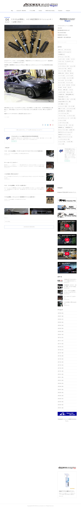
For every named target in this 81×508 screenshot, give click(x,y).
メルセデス (61, 92)
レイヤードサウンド (63, 66)
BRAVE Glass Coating (50, 10)
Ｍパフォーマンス (63, 129)
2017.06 (60, 355)
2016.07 (60, 389)
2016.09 (60, 383)
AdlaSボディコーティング (64, 134)
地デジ (60, 49)
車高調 (69, 111)
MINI (65, 89)
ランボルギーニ (69, 61)
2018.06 (60, 319)
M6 (71, 73)
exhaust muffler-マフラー (64, 101)
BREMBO (61, 127)
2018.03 (60, 328)
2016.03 (60, 401)
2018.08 (60, 313)
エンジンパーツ (62, 106)
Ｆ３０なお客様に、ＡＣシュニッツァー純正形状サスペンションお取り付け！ (19, 196)
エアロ (72, 99)
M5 (67, 73)
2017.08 (60, 349)
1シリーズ (61, 75)
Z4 (68, 85)
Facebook (60, 10)
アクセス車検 (32, 10)
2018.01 (60, 334)
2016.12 (60, 374)
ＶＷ (71, 89)
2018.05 (60, 322)
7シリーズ (69, 82)
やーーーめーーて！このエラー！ (11, 162)
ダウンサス (67, 49)
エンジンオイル (71, 108)
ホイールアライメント (63, 118)
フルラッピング (62, 68)
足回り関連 (61, 111)
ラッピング (61, 141)
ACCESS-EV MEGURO (29, 226)
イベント (61, 144)
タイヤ (73, 118)
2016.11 (60, 377)
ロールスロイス (62, 63)
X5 (69, 87)
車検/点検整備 (70, 94)
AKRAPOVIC (69, 127)
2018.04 (60, 325)
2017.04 (60, 362)
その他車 (61, 94)
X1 (73, 85)
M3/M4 (61, 73)
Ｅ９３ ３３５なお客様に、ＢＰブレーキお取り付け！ (15, 185)
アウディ (61, 61)
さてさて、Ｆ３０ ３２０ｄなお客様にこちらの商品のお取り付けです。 (16, 153)
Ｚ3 (67, 59)
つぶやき (69, 141)
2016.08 (60, 386)
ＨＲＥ (71, 125)
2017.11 (60, 340)
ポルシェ (69, 92)
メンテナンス (71, 115)
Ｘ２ (72, 59)
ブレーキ (71, 106)
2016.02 (60, 404)
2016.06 (60, 392)
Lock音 (71, 129)
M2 (69, 70)
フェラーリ (61, 59)
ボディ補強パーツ (63, 103)
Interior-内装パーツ (63, 96)
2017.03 (60, 365)
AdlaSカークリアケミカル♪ (64, 52)
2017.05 (60, 359)
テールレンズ (62, 120)
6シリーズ (61, 82)
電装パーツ (61, 108)
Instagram (68, 10)
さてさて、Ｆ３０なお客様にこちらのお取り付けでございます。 (15, 199)
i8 (63, 85)
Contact (40, 10)
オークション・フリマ (63, 56)
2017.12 (60, 337)
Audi (69, 68)
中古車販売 (61, 54)
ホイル (72, 66)
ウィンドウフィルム (63, 113)
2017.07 (60, 352)
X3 (60, 87)
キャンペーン (62, 70)
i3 (59, 85)
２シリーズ (69, 75)
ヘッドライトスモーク (63, 139)
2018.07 (60, 316)
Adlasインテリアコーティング (65, 136)
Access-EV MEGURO (21, 10)
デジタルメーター (62, 125)
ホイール (61, 80)
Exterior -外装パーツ (63, 99)
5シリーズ (68, 80)
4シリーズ (70, 78)
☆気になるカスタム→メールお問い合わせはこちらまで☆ (29, 129)
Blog (12, 10)
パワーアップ (61, 115)
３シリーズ (61, 78)
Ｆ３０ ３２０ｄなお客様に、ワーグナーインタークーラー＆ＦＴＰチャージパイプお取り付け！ (23, 151)
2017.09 (60, 346)
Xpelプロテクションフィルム (65, 132)
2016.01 (60, 407)
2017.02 (60, 368)
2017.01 (60, 371)
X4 (64, 87)
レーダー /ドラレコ (63, 122)
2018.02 (60, 331)
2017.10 (60, 343)
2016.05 (60, 395)
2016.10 (60, 380)
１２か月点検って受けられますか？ (11, 174)
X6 (60, 89)
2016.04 (60, 398)
